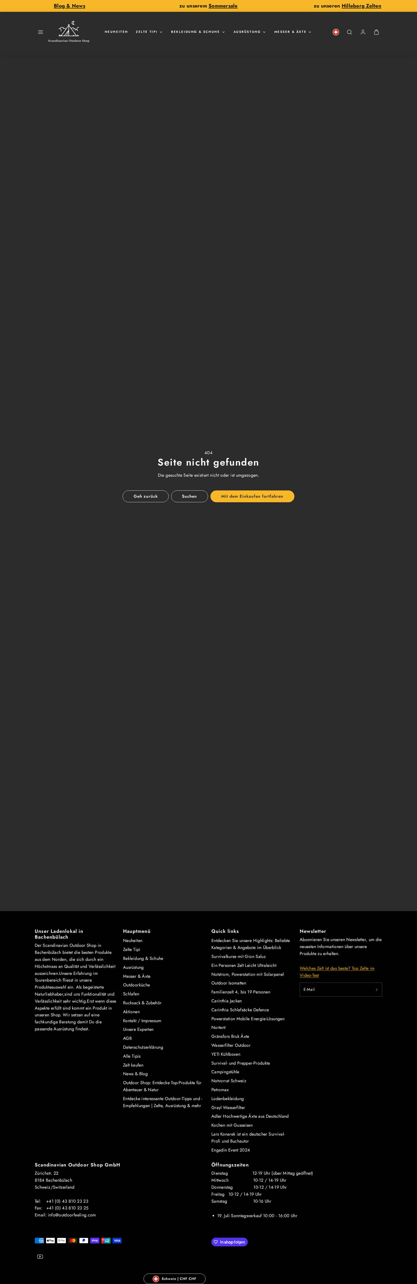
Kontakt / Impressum (142, 1021)
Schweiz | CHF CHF (179, 1278)
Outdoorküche (136, 985)
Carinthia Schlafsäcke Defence (240, 1010)
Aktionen (131, 1012)
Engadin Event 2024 (230, 1150)
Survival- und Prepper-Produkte (240, 1063)
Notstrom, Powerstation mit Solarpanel (247, 974)
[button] (40, 32)
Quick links (225, 931)
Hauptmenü (137, 931)
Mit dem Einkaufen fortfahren (252, 496)
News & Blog (135, 1074)
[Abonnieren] (376, 990)
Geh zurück (146, 496)
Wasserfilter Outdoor (230, 1045)
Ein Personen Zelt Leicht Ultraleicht (243, 965)
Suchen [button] (189, 496)
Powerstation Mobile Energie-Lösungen (248, 1019)
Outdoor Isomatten (228, 983)
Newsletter (313, 931)
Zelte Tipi (147, 31)
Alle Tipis (132, 1056)
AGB (127, 1038)
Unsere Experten (138, 1029)
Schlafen (131, 994)
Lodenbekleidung (227, 1099)
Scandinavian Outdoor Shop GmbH (77, 1164)
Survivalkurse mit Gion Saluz (238, 956)
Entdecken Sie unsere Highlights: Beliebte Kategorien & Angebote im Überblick (250, 944)
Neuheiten (116, 31)
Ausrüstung (247, 31)
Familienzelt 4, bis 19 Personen (240, 992)
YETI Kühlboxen (225, 1054)
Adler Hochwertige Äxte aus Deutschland (250, 1116)
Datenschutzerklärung (143, 1047)
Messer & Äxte (290, 31)
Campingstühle (225, 1072)
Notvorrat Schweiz (228, 1081)
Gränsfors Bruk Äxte (230, 1036)
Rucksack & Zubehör (142, 1003)
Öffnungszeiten (230, 1164)
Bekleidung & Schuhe (195, 31)
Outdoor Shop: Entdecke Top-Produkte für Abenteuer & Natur (162, 1086)
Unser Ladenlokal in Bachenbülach (59, 934)
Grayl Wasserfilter (228, 1107)
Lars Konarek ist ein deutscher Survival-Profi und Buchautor (248, 1137)
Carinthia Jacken (226, 1001)
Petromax (220, 1090)
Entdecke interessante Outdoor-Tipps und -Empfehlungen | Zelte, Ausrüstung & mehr (162, 1102)
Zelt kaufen (133, 1065)
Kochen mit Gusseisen (232, 1125)
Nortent (218, 1027)
